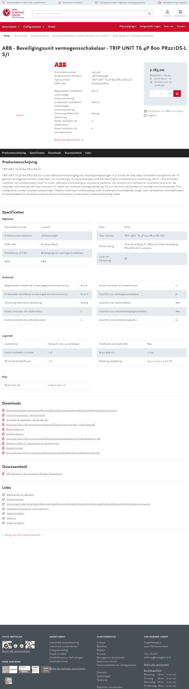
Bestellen (102, 646)
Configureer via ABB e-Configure (165, 111)
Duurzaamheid (73, 153)
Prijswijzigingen (128, 26)
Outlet (52, 27)
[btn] (177, 93)
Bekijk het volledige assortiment (67, 669)
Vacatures (102, 680)
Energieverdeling (58, 650)
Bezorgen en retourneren (110, 657)
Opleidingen (104, 676)
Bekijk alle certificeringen (16, 651)
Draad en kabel (57, 654)
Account (101, 654)
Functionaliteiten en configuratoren (116, 665)
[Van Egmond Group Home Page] (13, 13)
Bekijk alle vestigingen (156, 665)
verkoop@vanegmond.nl (157, 657)
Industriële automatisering (64, 642)
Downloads (54, 153)
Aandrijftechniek (58, 661)
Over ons (168, 26)
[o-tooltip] (162, 94)
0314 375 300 (151, 653)
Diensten (102, 672)
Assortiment (9, 27)
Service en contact (107, 661)
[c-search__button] (149, 13)
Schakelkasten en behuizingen (66, 657)
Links (88, 153)
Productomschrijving (14, 153)
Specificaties (37, 153)
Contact (181, 26)
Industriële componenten (63, 646)
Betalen (101, 650)
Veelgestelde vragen (150, 26)
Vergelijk (152, 115)
